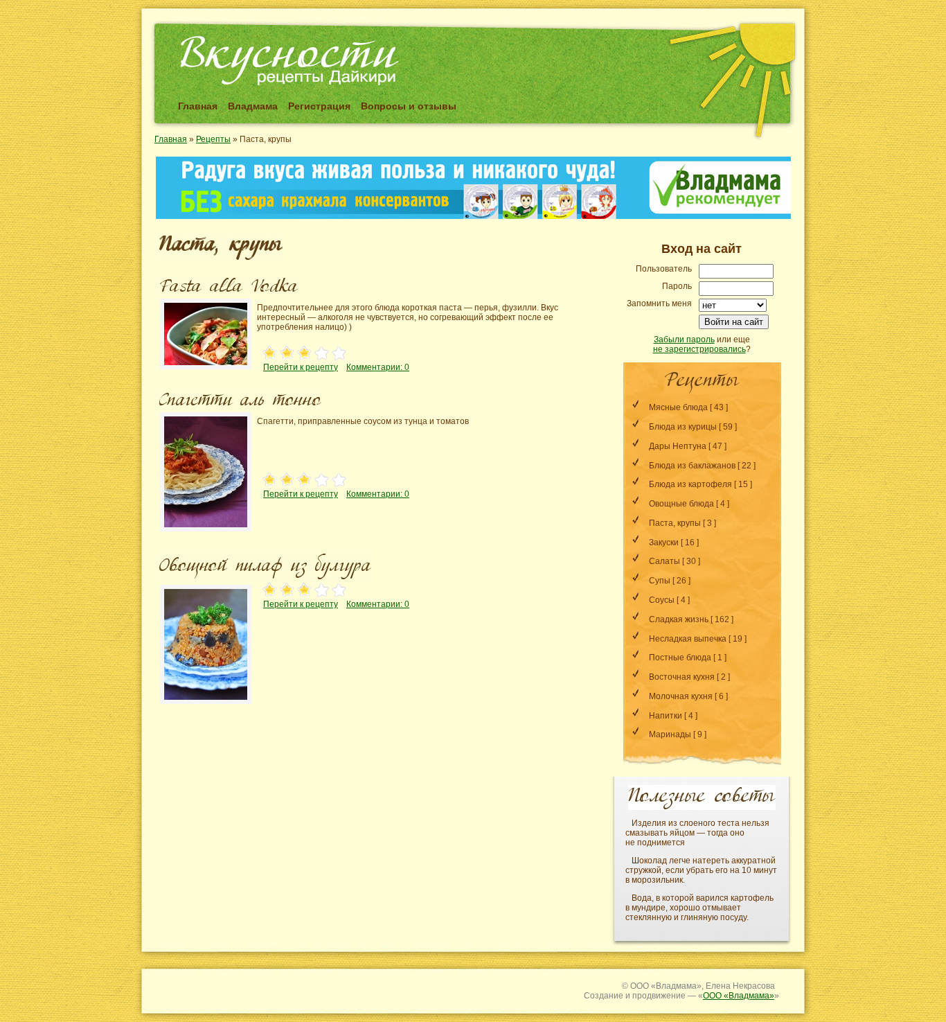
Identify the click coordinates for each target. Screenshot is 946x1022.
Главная (197, 106)
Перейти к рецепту (300, 367)
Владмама (253, 106)
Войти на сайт (733, 322)
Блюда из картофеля (690, 484)
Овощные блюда (681, 504)
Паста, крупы (675, 523)
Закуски (664, 542)
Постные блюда (680, 657)
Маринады (670, 734)
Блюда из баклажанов (692, 465)
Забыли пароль (684, 339)
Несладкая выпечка (687, 639)
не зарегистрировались (699, 349)
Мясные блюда (678, 407)
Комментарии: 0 (377, 367)
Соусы (662, 600)
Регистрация (319, 106)
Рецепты (213, 139)
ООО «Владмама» (738, 996)
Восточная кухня (682, 677)
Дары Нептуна (677, 446)
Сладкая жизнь (678, 619)
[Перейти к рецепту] (206, 371)
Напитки (665, 716)
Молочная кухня (681, 696)
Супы (659, 580)
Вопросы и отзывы (408, 106)
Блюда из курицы (683, 427)
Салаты (664, 561)
